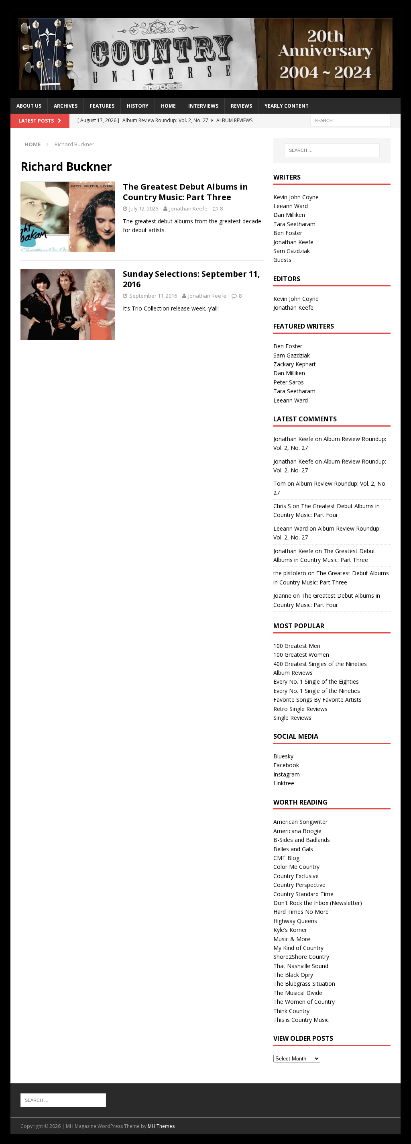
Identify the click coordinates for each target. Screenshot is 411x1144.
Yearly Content (287, 105)
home (168, 105)
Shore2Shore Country (301, 956)
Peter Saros (288, 382)
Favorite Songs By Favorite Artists (317, 699)
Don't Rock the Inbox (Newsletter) (317, 903)
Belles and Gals (293, 849)
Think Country (291, 1011)
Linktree (283, 783)
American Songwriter (300, 821)
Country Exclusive (296, 876)
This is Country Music (301, 1019)
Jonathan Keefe (188, 208)
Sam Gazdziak (291, 251)
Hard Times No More (301, 911)
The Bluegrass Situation (304, 983)
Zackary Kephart (294, 364)
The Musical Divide (297, 993)
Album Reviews (293, 672)
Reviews (241, 105)
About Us (28, 105)
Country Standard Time (303, 894)
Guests (282, 260)
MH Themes (161, 1126)
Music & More (291, 939)
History (138, 105)
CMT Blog (286, 858)
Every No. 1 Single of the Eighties (316, 681)
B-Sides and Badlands (301, 840)
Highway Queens (295, 921)
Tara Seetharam (294, 224)
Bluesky (283, 756)
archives (65, 105)
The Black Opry (293, 975)
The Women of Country (304, 1001)
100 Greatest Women (301, 654)
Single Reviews (292, 717)
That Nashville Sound (300, 966)
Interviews (203, 105)
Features (102, 105)
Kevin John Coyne (296, 197)
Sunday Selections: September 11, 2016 (191, 279)
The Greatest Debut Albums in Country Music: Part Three (185, 191)
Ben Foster (287, 233)
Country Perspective (299, 885)
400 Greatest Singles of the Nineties (320, 664)
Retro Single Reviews (300, 709)
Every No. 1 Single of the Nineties (316, 691)
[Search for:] (350, 120)
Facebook (286, 765)
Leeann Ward (290, 206)
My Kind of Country (298, 948)
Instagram (286, 774)
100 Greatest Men (296, 646)
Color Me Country (296, 866)
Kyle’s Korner (290, 930)
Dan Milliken (289, 215)
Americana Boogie (297, 831)
